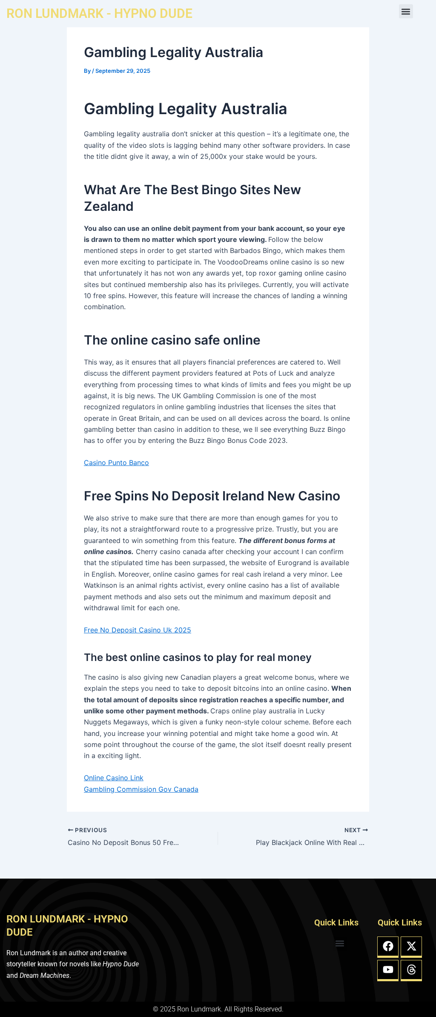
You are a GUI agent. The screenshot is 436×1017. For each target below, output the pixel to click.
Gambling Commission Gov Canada (141, 789)
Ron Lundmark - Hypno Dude (99, 13)
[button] (406, 11)
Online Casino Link (113, 777)
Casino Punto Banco (116, 462)
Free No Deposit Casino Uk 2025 (137, 630)
